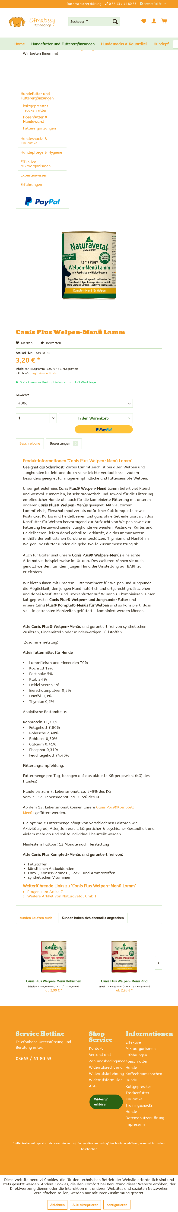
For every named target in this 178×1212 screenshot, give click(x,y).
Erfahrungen (31, 184)
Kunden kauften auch (35, 918)
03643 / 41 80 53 (33, 1058)
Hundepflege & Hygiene (41, 152)
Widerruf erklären (101, 1101)
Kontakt (96, 1048)
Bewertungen (63, 443)
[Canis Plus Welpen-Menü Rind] (124, 957)
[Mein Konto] (154, 21)
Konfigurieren (117, 1205)
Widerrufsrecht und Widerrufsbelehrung (106, 1070)
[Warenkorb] (164, 21)
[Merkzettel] (143, 21)
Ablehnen (57, 1205)
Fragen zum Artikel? (44, 892)
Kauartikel (135, 1099)
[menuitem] (94, 21)
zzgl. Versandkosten (45, 373)
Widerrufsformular (105, 1080)
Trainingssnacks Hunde (139, 1108)
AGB (92, 1086)
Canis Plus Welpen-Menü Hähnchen (53, 981)
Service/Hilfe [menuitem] (152, 4)
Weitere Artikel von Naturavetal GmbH (61, 896)
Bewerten (53, 343)
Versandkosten (88, 1143)
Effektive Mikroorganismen (36, 163)
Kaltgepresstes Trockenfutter (138, 1089)
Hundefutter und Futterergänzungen (37, 96)
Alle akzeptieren (85, 1205)
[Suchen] (115, 21)
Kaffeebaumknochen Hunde (143, 1077)
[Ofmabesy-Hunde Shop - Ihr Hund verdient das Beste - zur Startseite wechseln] (32, 22)
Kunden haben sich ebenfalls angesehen (93, 918)
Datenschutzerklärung (84, 4)
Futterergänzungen (39, 128)
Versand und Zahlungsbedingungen (106, 1057)
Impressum (135, 1124)
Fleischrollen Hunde (137, 1064)
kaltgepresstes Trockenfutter (35, 108)
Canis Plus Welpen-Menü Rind (124, 981)
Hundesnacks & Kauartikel (34, 140)
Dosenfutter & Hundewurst (35, 119)
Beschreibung (29, 443)
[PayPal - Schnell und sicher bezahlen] (42, 201)
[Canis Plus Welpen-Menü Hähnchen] (53, 957)
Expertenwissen (34, 175)
